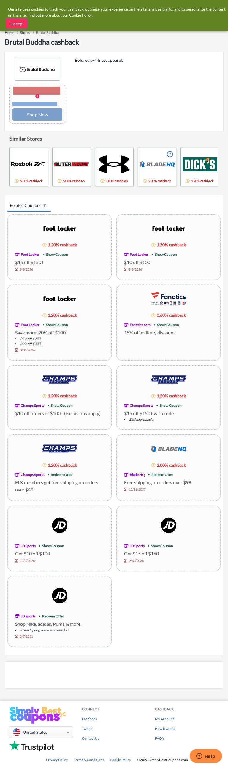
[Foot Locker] (59, 228)
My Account (164, 719)
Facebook (89, 719)
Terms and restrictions (35, 104)
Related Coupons (28, 205)
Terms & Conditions (89, 760)
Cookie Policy (120, 760)
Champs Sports (32, 405)
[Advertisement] (114, 675)
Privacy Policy (57, 760)
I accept (17, 23)
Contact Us (90, 738)
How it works (165, 728)
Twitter (87, 728)
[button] (37, 97)
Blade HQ (137, 474)
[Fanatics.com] (168, 298)
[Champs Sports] (59, 379)
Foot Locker (30, 254)
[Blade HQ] (168, 448)
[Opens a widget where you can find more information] (205, 756)
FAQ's (159, 738)
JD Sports (28, 546)
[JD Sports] (59, 524)
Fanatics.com (140, 325)
